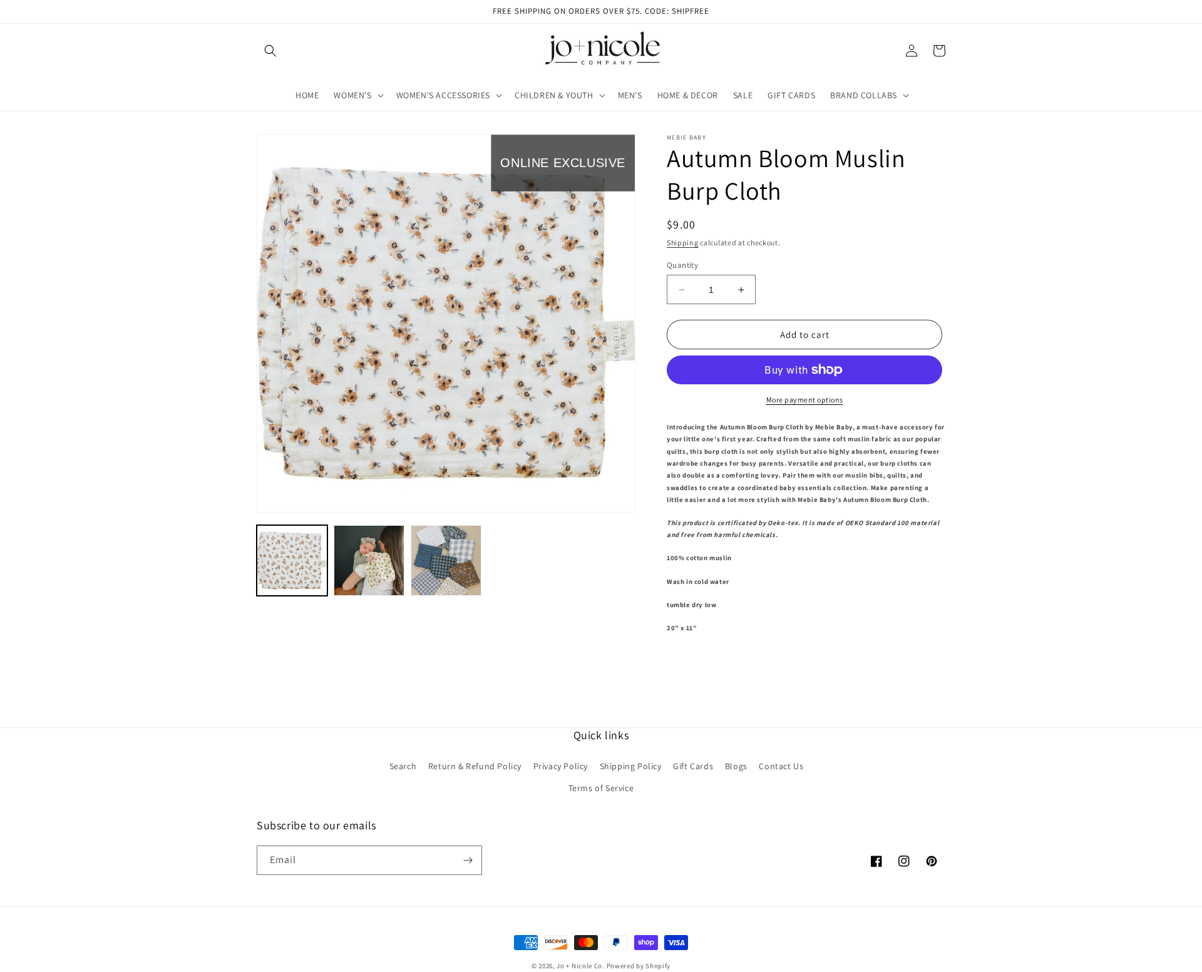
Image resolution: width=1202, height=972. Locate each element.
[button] (270, 50)
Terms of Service (601, 788)
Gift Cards (693, 766)
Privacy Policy (560, 766)
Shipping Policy (631, 766)
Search (403, 766)
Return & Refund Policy (474, 766)
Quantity (682, 265)
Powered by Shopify (639, 965)
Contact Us (781, 766)
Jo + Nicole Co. (581, 965)
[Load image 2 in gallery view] (369, 560)
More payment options (804, 399)
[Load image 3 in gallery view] (446, 560)
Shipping (683, 242)
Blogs (736, 766)
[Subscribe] (467, 860)
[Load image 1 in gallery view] (292, 560)
